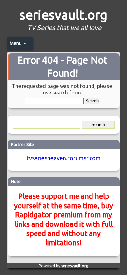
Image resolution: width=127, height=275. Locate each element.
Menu (15, 43)
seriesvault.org (63, 14)
